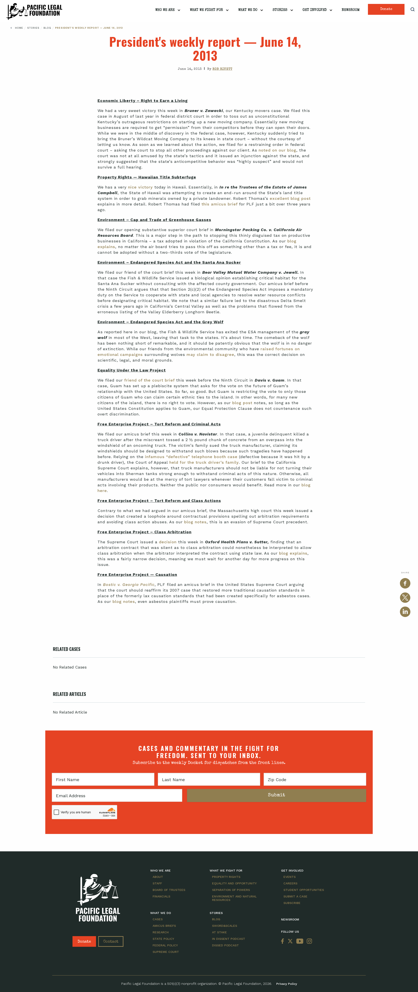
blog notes (195, 522)
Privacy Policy (286, 983)
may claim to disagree (210, 354)
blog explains (293, 553)
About (158, 877)
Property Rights (226, 877)
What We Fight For (206, 10)
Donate (386, 9)
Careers (290, 883)
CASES (158, 919)
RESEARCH (161, 932)
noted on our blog (277, 150)
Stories (280, 10)
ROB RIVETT (222, 69)
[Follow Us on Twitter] (290, 941)
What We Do (247, 10)
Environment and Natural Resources (234, 898)
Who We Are (165, 10)
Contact (110, 942)
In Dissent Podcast (228, 938)
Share (405, 572)
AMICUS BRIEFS (164, 925)
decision (168, 542)
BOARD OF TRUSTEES (169, 890)
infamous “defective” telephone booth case (191, 456)
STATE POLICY (163, 938)
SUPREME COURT (166, 952)
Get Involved (315, 10)
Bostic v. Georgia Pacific (129, 584)
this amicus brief (220, 204)
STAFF (157, 883)
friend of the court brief (149, 380)
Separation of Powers (231, 890)
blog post (243, 402)
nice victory (141, 187)
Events (289, 877)
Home (19, 28)
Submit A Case (295, 896)
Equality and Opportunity (234, 883)
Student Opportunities (303, 890)
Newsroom (351, 10)
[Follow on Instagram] (308, 941)
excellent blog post (290, 198)
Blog (48, 28)
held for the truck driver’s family (204, 462)
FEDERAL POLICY (165, 945)
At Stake (219, 932)
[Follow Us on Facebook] (283, 941)
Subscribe (291, 903)
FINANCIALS (161, 896)
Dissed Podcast (225, 945)
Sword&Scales (224, 925)
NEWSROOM (290, 919)
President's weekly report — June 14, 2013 (89, 28)
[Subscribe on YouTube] (300, 941)
